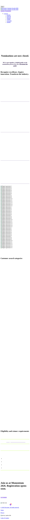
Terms (2, 510)
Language (6, 13)
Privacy (2, 512)
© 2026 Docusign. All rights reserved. (10, 507)
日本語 (8, 19)
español (8, 22)
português (9, 20)
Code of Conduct (5, 518)
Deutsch (9, 17)
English (8, 15)
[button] (6, 11)
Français (9, 16)
